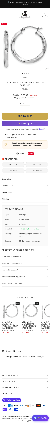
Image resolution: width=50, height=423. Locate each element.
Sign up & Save (10, 375)
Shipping (17, 98)
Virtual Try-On (25, 124)
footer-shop (9, 381)
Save (31, 153)
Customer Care (10, 387)
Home (24, 78)
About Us (7, 393)
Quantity (25, 103)
